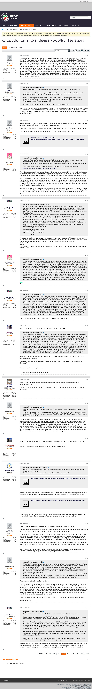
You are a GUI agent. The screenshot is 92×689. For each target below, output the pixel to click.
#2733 (86, 120)
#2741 (86, 438)
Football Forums (13, 29)
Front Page (61, 680)
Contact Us (76, 26)
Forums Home (13, 26)
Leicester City (9, 470)
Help (67, 680)
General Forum (51, 26)
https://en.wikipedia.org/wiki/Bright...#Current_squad (39, 168)
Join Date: (5, 68)
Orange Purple (6, 680)
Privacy (81, 680)
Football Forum (26, 26)
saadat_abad (9, 207)
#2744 (86, 558)
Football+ (38, 26)
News (3, 26)
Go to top (87, 680)
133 (54, 653)
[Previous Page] (81, 51)
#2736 (86, 255)
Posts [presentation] (4, 47)
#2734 (86, 154)
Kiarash (9, 386)
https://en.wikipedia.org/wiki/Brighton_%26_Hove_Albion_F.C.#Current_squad (57, 139)
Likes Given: (6, 72)
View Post (43, 87)
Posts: (5, 69)
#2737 (86, 290)
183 (64, 653)
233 (73, 653)
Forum (6, 29)
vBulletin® (83, 686)
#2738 (86, 325)
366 (82, 653)
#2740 (86, 403)
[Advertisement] (46, 7)
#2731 (86, 55)
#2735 (86, 200)
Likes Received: (7, 71)
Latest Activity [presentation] (12, 47)
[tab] (4, 47)
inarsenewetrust (9, 161)
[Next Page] (82, 51)
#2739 (86, 379)
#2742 (86, 464)
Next (87, 653)
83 (50, 653)
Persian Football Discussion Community (27, 29)
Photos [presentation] (21, 47)
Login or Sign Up (84, 1)
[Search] (89, 17)
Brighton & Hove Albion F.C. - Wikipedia (43, 137)
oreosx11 (9, 410)
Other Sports (64, 26)
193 (68, 653)
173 (59, 653)
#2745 (86, 608)
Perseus (9, 127)
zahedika (9, 62)
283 (77, 653)
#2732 (86, 83)
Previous (41, 653)
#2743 (86, 523)
